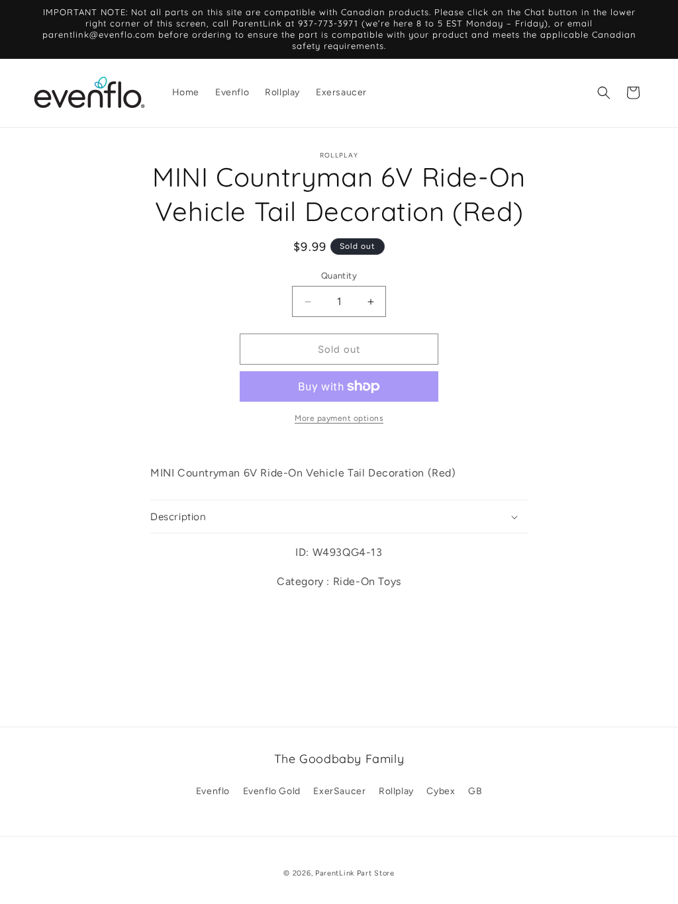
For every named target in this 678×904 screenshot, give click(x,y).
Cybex (440, 791)
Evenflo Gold (272, 791)
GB (475, 791)
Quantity (339, 276)
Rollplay (396, 791)
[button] (603, 92)
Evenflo (213, 791)
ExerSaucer (339, 791)
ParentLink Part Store (355, 873)
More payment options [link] (339, 418)
